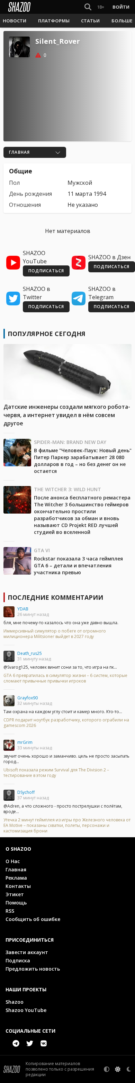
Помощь (16, 902)
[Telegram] (15, 1043)
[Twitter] (29, 1043)
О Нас (13, 861)
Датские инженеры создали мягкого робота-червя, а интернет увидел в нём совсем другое (66, 415)
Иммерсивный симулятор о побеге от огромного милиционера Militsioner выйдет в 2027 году (54, 633)
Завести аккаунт (27, 952)
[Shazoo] (19, 6)
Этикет (15, 894)
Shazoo (15, 1002)
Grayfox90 (27, 698)
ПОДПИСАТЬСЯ (46, 271)
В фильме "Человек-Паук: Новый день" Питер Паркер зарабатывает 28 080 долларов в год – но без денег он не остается (83, 460)
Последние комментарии (55, 597)
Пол (14, 182)
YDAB (22, 609)
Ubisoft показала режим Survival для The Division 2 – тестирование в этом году (56, 772)
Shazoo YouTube (26, 1010)
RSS (10, 911)
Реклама (16, 877)
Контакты (18, 886)
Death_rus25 (29, 653)
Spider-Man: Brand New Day (70, 442)
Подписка (18, 960)
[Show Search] (86, 6)
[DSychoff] (9, 795)
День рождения (30, 194)
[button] (14, 21)
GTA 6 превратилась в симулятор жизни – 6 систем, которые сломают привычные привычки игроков (65, 678)
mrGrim (25, 742)
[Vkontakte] (43, 1043)
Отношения (25, 205)
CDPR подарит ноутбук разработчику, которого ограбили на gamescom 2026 (66, 722)
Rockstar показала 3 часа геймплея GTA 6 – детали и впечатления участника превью (78, 565)
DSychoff (26, 792)
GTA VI (42, 550)
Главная (16, 869)
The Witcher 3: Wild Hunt (67, 489)
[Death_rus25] (9, 656)
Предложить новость (33, 968)
